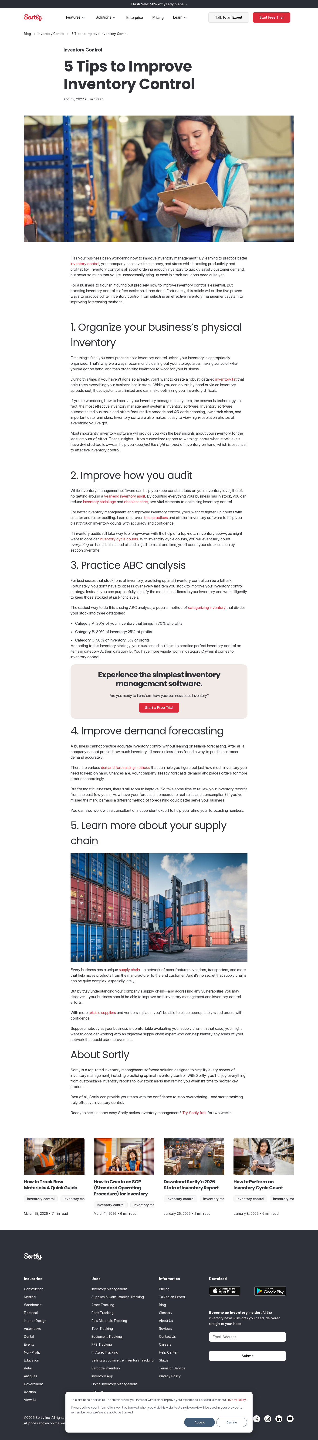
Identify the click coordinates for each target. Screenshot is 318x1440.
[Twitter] (255, 1419)
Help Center (168, 1352)
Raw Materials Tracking (109, 1321)
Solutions (103, 17)
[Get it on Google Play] (266, 1291)
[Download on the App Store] (228, 1291)
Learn (178, 17)
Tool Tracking (102, 1329)
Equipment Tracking (106, 1336)
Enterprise (134, 17)
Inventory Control (41, 1199)
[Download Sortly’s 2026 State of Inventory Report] (194, 1156)
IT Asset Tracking (104, 1352)
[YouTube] (289, 1419)
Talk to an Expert (228, 17)
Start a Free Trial (159, 707)
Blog (162, 1305)
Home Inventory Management (114, 1384)
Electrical (31, 1313)
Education (31, 1360)
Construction (33, 1289)
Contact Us (167, 1336)
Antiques (30, 1376)
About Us (166, 1321)
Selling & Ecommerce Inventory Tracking (122, 1360)
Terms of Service (172, 1368)
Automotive (32, 1329)
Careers (165, 1344)
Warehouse (33, 1305)
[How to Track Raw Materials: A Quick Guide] (54, 1156)
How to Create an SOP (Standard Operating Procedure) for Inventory (121, 1187)
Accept (200, 1422)
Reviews (165, 1329)
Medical (30, 1297)
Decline (232, 1422)
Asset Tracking (102, 1305)
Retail (28, 1368)
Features (73, 17)
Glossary (165, 1313)
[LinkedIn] (278, 1419)
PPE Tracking (101, 1344)
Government (33, 1384)
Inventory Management (82, 1199)
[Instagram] (266, 1419)
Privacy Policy (236, 1400)
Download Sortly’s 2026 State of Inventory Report (191, 1184)
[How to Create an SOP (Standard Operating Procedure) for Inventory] (124, 1156)
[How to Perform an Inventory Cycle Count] (263, 1156)
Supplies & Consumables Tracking (117, 1297)
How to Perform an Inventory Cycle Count (258, 1184)
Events (29, 1344)
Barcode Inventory (105, 1368)
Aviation (30, 1392)
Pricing (158, 17)
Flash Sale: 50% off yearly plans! (158, 4)
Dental (29, 1336)
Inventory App (102, 1376)
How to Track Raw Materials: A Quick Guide (50, 1184)
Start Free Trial (272, 17)
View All (30, 1400)
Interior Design (35, 1321)
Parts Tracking (102, 1313)
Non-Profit (32, 1352)
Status (163, 1360)
